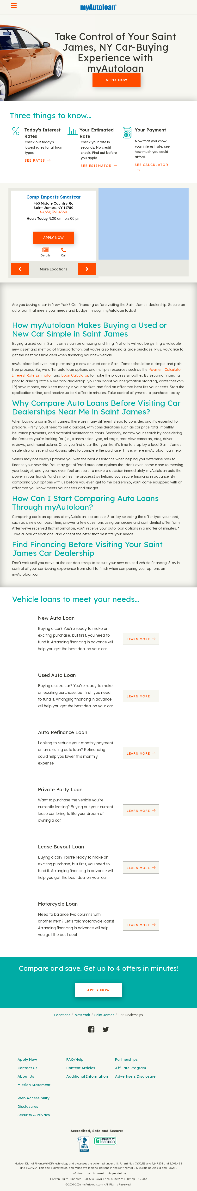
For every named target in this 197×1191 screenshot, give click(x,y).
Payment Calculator (165, 369)
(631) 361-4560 (55, 212)
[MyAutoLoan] (98, 7)
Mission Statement (34, 1084)
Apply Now (116, 80)
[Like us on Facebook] (91, 1028)
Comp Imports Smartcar (53, 197)
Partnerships (126, 1059)
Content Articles (80, 1068)
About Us (26, 1076)
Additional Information (87, 1076)
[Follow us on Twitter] (106, 1028)
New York (82, 1015)
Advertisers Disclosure (135, 1076)
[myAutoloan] (97, 1141)
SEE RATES (35, 160)
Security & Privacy (34, 1115)
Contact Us (27, 1068)
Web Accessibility (33, 1098)
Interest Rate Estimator (32, 375)
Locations (62, 1015)
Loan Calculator (74, 375)
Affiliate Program (130, 1068)
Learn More (139, 639)
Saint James (104, 1015)
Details (45, 255)
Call (63, 255)
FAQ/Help (75, 1059)
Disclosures (28, 1106)
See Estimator (96, 166)
